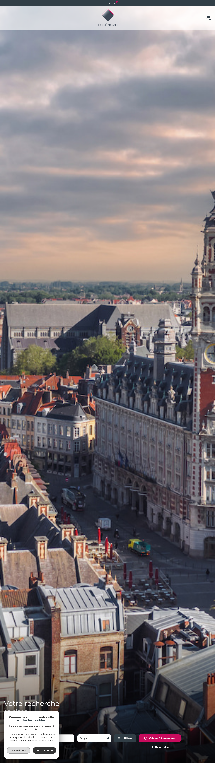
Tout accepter (44, 750)
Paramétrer (18, 750)
